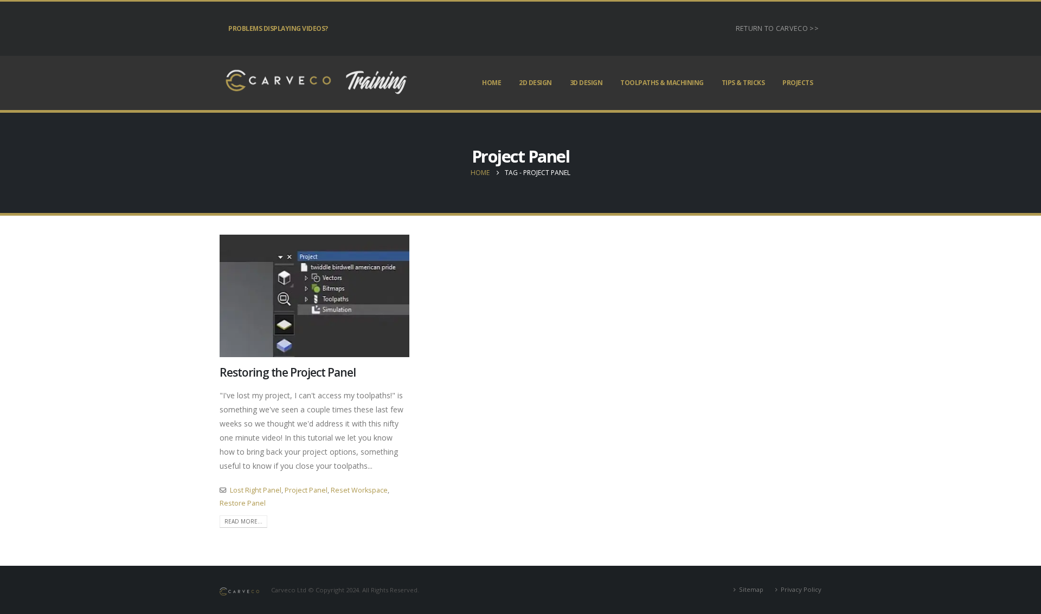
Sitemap (751, 589)
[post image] (314, 296)
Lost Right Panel (255, 490)
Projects (797, 82)
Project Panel (306, 490)
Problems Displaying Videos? (278, 28)
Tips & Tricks (743, 82)
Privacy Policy (801, 589)
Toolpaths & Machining (662, 82)
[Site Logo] (314, 83)
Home (491, 82)
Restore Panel (243, 503)
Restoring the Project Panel (288, 372)
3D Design (586, 82)
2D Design (535, 82)
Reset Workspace (359, 490)
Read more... (243, 521)
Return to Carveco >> (777, 28)
